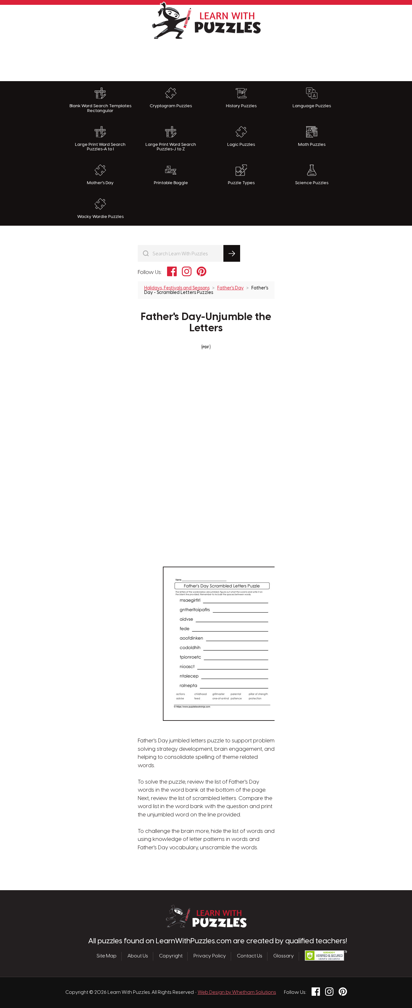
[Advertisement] (206, 58)
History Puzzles (241, 106)
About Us (137, 956)
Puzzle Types (241, 183)
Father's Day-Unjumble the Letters (206, 323)
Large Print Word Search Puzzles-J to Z (170, 147)
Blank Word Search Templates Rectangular (100, 108)
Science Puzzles (311, 183)
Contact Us (249, 956)
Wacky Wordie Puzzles (100, 216)
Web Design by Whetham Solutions (237, 992)
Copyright (171, 956)
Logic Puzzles (241, 144)
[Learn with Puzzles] (206, 926)
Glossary (283, 956)
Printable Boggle (171, 183)
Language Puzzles (312, 106)
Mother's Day (100, 183)
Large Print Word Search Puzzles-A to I (100, 147)
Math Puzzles (311, 144)
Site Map (107, 956)
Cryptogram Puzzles (171, 106)
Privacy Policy (209, 956)
